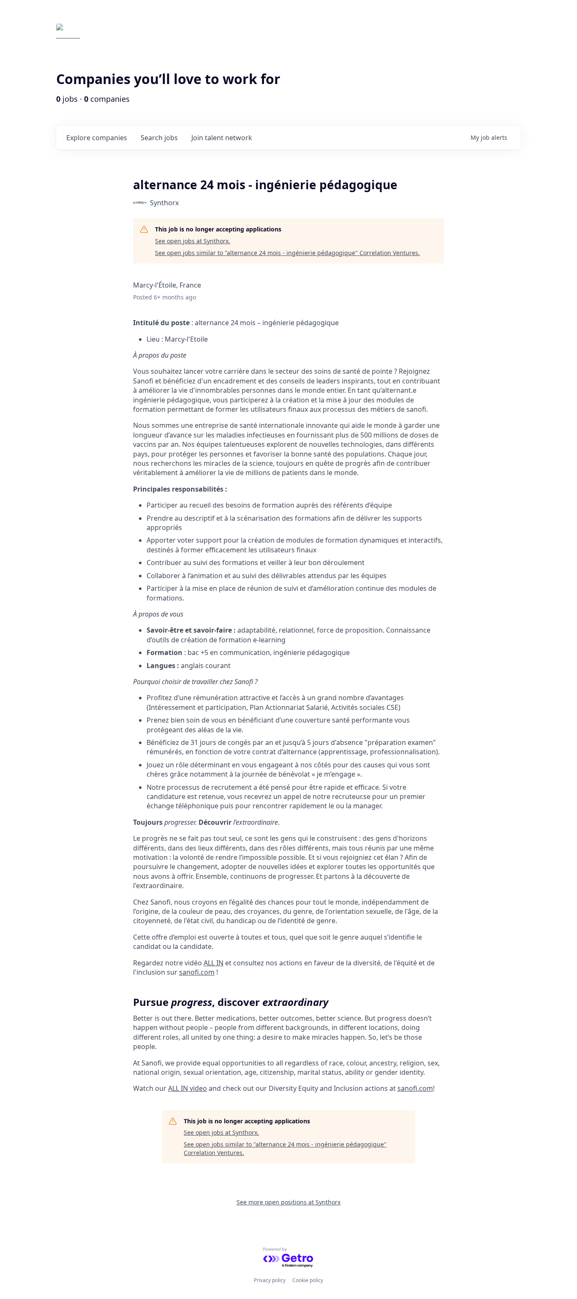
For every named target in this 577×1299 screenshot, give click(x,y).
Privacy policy (270, 1280)
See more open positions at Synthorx (288, 1202)
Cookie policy (307, 1280)
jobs (159, 137)
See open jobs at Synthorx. (192, 241)
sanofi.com (197, 972)
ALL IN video (187, 1088)
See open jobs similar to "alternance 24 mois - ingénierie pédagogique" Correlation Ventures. (287, 253)
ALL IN (213, 962)
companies (96, 137)
